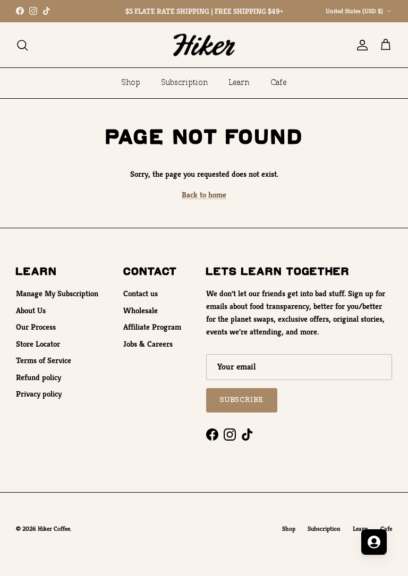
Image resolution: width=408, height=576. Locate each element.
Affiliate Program (152, 327)
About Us (31, 310)
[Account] (360, 45)
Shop (131, 83)
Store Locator (38, 344)
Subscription (185, 83)
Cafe (278, 83)
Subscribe (242, 400)
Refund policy (38, 377)
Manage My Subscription (57, 293)
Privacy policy (39, 394)
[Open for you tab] (374, 542)
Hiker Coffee (54, 528)
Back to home (204, 195)
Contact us (140, 293)
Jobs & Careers (148, 344)
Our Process (36, 327)
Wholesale (140, 310)
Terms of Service (43, 360)
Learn (239, 83)
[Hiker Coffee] (204, 45)
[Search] (22, 45)
